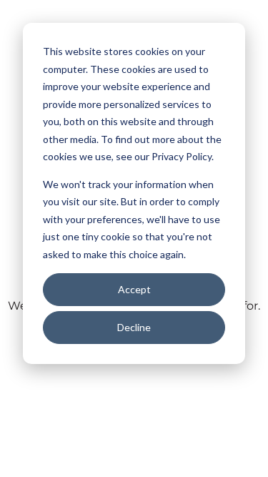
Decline (134, 327)
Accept (134, 289)
